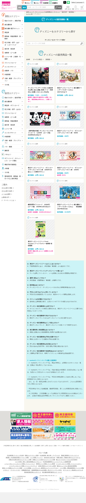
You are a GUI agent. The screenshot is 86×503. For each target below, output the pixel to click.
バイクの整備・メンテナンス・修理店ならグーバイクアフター (41, 468)
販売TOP (64, 12)
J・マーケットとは (8, 200)
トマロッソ (6, 470)
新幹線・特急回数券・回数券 (13, 37)
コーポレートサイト (76, 445)
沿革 (42, 445)
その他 (7, 84)
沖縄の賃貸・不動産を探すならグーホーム (68, 457)
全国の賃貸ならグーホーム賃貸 (47, 466)
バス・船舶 (8, 147)
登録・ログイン (75, 9)
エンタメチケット (10, 67)
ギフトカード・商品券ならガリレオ (73, 470)
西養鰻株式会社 (26, 470)
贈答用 (7, 150)
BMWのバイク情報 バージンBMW (45, 464)
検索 (59, 7)
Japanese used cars (49, 457)
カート (82, 9)
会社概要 (37, 445)
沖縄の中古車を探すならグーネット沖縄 (20, 459)
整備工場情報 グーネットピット (70, 455)
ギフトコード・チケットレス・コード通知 (13, 159)
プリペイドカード (10, 63)
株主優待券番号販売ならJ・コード (52, 472)
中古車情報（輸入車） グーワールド (50, 455)
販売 (24, 7)
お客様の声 (5, 197)
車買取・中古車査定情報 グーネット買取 (17, 457)
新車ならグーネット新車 (32, 455)
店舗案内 (55, 3)
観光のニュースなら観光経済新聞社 (67, 466)
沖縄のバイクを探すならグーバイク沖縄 (43, 459)
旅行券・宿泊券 (10, 49)
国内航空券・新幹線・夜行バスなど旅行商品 (13, 177)
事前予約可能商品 (10, 164)
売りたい (27, 3)
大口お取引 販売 (7, 191)
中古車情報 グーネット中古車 (15, 455)
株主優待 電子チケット (12, 28)
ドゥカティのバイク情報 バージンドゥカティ (69, 464)
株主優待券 (8, 24)
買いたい (36, 3)
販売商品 (71, 12)
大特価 (7, 168)
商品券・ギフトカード (12, 105)
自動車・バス (9, 70)
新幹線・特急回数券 (11, 121)
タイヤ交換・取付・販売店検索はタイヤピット (28, 461)
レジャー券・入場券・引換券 (13, 58)
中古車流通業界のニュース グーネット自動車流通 (57, 461)
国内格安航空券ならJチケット (32, 472)
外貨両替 (45, 3)
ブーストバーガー (15, 470)
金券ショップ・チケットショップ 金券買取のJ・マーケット (43, 12)
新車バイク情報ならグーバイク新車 (12, 468)
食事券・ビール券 (10, 52)
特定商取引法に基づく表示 (11, 445)
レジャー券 (8, 129)
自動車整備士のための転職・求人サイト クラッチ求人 (46, 470)
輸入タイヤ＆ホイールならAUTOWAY (66, 459)
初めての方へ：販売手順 (13, 97)
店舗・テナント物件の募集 (61, 445)
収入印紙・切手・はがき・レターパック (12, 44)
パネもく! (8, 154)
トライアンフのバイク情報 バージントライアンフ (23, 466)
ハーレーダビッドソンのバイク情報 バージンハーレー (20, 464)
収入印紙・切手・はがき (13, 109)
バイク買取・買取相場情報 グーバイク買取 (72, 468)
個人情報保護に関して (27, 445)
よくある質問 (6, 194)
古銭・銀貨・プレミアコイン (13, 80)
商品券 (7, 32)
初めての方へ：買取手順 (13, 21)
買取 (19, 7)
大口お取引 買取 (7, 188)
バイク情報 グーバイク (36, 457)
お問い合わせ (68, 9)
